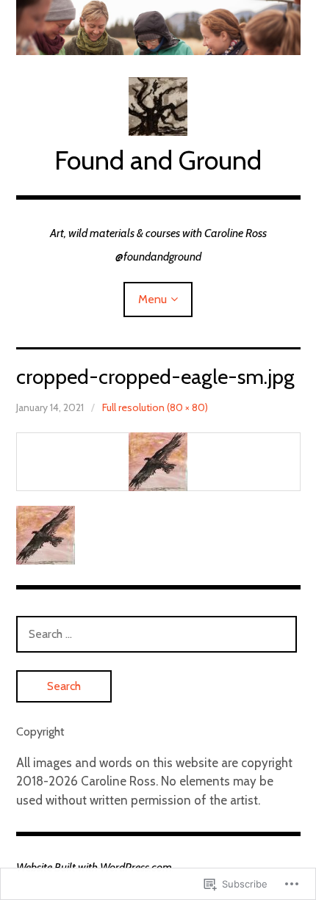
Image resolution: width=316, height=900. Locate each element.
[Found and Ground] (158, 27)
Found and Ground (158, 160)
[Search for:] (156, 633)
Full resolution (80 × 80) (155, 407)
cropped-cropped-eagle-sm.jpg (155, 376)
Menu (152, 299)
